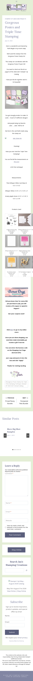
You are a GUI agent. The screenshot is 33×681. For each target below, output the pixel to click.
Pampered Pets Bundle (23, 401)
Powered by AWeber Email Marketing (16, 641)
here (11, 330)
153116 (11, 274)
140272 (24, 232)
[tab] (12, 449)
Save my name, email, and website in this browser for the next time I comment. (17, 527)
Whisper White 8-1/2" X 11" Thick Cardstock (24, 230)
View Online (11, 591)
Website (9, 521)
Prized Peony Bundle (10, 401)
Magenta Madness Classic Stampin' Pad (24, 251)
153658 (24, 274)
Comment (9, 474)
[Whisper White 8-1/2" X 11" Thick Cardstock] (24, 220)
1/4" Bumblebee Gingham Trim (25, 272)
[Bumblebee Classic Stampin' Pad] (11, 262)
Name (8, 503)
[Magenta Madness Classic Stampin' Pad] (24, 241)
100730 (11, 253)
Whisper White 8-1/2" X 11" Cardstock (11, 251)
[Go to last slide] (5, 435)
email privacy (22, 638)
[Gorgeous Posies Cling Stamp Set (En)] (11, 220)
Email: (7, 622)
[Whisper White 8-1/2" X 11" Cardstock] (11, 241)
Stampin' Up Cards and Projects (15, 19)
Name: (7, 616)
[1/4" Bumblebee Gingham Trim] (24, 262)
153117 (24, 253)
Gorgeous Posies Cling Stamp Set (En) (11, 230)
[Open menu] (16, 1)
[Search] (26, 570)
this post (16, 162)
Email (8, 512)
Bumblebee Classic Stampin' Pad (11, 272)
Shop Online (21, 591)
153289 (11, 232)
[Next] (27, 435)
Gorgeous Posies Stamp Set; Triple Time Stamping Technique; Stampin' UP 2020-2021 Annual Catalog (16, 384)
